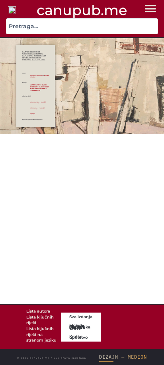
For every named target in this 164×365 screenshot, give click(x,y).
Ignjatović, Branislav (36, 75)
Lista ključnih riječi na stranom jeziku (41, 334)
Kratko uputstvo (78, 337)
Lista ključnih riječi (40, 320)
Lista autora (38, 311)
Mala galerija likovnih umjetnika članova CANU (79, 327)
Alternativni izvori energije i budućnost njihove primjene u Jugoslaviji (39, 87)
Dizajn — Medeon (122, 357)
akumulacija (34, 102)
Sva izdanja (80, 316)
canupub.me (82, 10)
